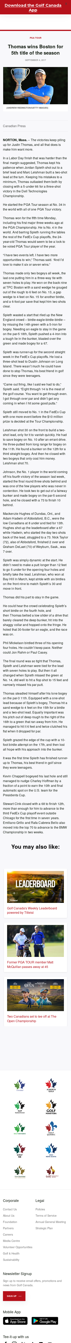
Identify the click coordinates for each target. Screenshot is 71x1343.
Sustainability (11, 1260)
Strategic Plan (44, 1228)
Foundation (10, 1222)
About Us (8, 1215)
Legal (40, 1200)
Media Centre (11, 1241)
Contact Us (10, 1209)
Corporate (11, 1200)
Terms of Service (46, 1215)
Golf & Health (11, 1253)
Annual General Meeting (51, 1222)
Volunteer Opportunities (17, 1247)
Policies (40, 1209)
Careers (8, 1234)
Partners (8, 1228)
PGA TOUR (35, 37)
